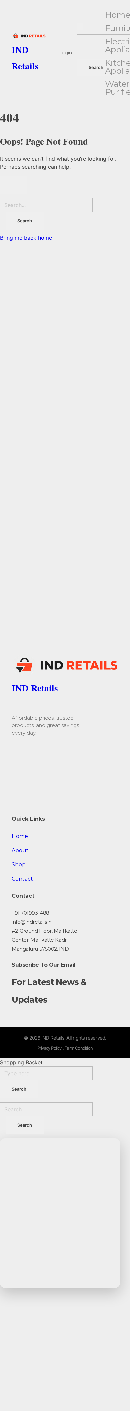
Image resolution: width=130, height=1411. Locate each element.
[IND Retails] (29, 36)
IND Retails (35, 687)
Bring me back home (26, 238)
